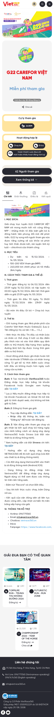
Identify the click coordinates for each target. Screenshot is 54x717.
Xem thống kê (25, 179)
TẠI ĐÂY (13, 389)
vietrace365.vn (28, 520)
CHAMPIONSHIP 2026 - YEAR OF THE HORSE (30, 636)
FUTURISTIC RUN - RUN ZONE (40, 593)
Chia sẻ (28, 107)
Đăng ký (13, 602)
